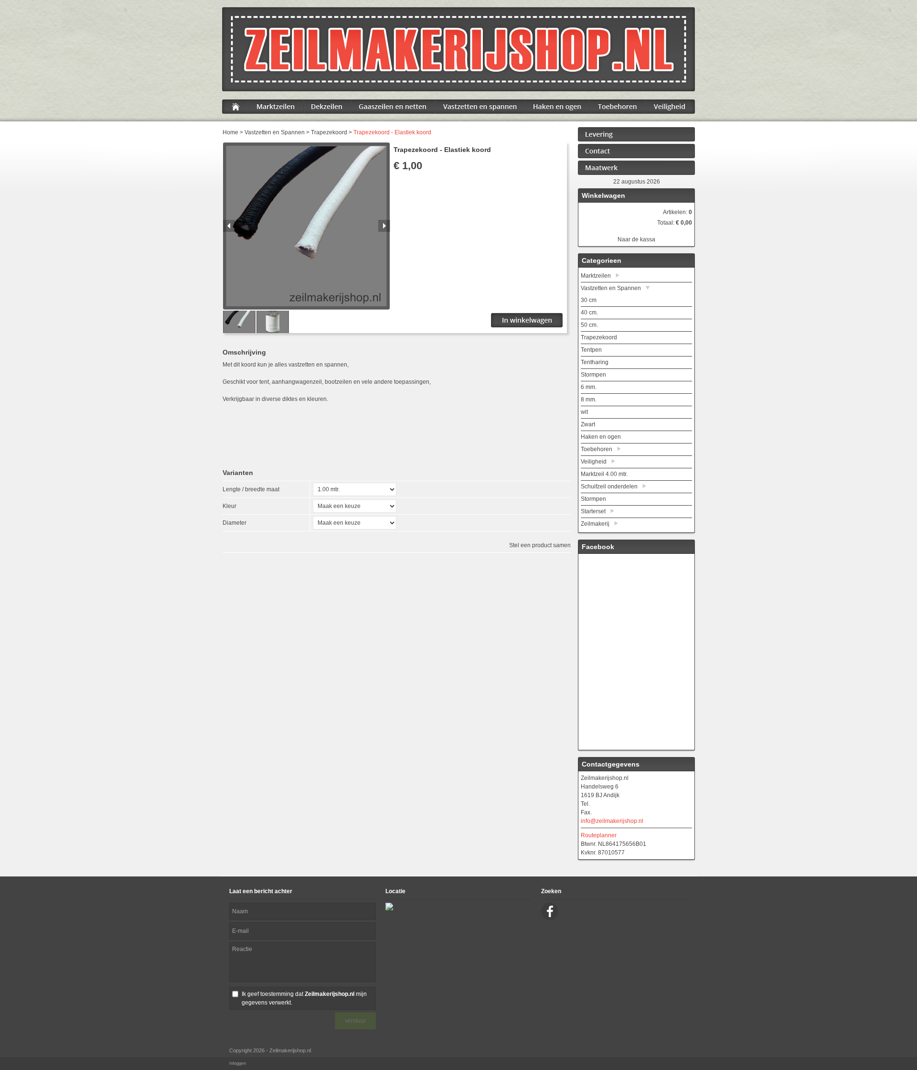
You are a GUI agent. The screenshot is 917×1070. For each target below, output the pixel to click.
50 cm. (589, 325)
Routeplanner (599, 835)
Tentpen (591, 349)
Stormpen (593, 374)
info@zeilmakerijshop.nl (612, 821)
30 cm (589, 300)
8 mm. (589, 399)
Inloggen (237, 1063)
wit (584, 412)
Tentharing (594, 362)
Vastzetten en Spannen (275, 132)
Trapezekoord (329, 132)
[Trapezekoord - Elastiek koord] (306, 307)
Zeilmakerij (595, 523)
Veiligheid (594, 461)
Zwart (588, 424)
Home (230, 132)
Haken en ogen (601, 436)
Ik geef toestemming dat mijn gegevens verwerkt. (304, 998)
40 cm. (589, 312)
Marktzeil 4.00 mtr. (604, 474)
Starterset (593, 511)
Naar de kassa (636, 239)
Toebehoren (596, 449)
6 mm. (589, 387)
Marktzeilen (596, 275)
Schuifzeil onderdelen (609, 486)
